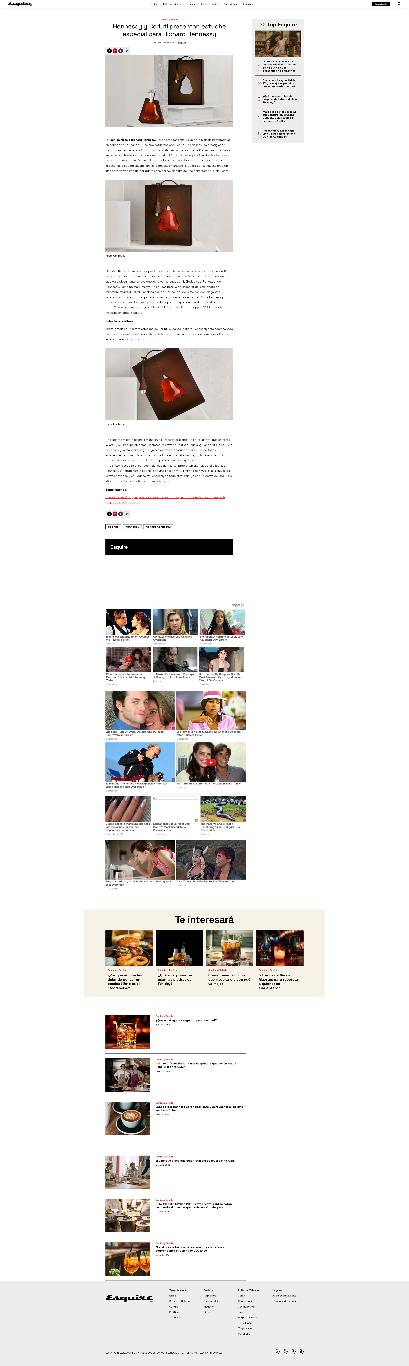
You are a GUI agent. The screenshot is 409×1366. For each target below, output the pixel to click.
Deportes (248, 4)
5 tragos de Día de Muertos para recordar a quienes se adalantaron (278, 981)
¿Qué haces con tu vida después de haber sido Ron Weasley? (280, 99)
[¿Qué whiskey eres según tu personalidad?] (127, 1032)
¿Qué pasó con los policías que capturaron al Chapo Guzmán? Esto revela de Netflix (279, 116)
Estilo (154, 4)
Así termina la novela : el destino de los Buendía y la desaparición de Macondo (280, 66)
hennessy (132, 526)
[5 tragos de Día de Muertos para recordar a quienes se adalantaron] (280, 948)
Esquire (182, 42)
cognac (113, 526)
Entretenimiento (172, 4)
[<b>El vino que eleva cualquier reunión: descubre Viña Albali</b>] (127, 1172)
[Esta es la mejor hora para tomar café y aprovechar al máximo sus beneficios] (127, 1118)
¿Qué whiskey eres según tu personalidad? (186, 1020)
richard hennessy (158, 526)
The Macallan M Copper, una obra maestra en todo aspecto (146, 497)
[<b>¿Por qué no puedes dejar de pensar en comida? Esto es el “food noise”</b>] (129, 948)
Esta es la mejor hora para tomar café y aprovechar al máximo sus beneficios (199, 1108)
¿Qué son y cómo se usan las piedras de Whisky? (175, 979)
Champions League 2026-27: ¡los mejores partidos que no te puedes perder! (279, 83)
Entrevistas (230, 4)
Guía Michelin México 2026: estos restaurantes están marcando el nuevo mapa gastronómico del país (194, 1205)
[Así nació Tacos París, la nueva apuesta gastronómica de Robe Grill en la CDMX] (127, 1075)
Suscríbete (381, 4)
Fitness (191, 4)
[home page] (20, 4)
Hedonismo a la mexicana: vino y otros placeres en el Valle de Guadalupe (279, 133)
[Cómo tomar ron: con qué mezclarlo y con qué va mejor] (229, 948)
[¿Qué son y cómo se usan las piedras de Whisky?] (179, 948)
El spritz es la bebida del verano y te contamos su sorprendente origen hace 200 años (191, 1249)
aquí (167, 481)
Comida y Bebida (209, 4)
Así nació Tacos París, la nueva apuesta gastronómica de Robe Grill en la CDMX (196, 1065)
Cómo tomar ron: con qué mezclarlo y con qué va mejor (229, 979)
